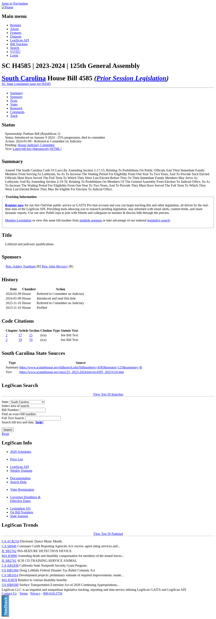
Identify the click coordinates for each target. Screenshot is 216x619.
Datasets (15, 36)
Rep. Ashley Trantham (21, 266)
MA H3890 (9, 556)
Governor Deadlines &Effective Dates (25, 499)
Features (15, 32)
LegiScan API (19, 40)
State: (6, 402)
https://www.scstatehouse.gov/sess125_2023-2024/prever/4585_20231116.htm (71, 372)
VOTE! (15, 51)
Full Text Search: (13, 418)
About (14, 29)
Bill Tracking (19, 44)
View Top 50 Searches (108, 394)
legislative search (158, 220)
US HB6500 (10, 585)
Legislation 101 (20, 508)
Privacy (35, 593)
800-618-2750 (52, 593)
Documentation (20, 478)
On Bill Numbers (21, 512)
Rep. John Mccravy (55, 266)
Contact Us (9, 593)
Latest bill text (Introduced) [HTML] (37, 149)
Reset (5, 434)
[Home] (7, 7)
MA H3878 (9, 580)
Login (14, 55)
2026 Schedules (20, 451)
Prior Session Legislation (131, 78)
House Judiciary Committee (36, 145)
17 (20, 335)
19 (20, 340)
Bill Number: (11, 410)
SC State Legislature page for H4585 (26, 84)
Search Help (18, 482)
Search (14, 48)
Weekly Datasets (21, 470)
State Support (19, 516)
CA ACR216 (10, 541)
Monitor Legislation (18, 220)
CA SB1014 (10, 575)
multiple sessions (91, 220)
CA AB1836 (10, 565)
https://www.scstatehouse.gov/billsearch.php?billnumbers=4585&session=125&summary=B (80, 367)
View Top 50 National (108, 533)
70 (30, 340)
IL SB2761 (9, 560)
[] (39, 422)
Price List (16, 459)
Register (15, 25)
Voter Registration (22, 489)
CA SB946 (9, 546)
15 (30, 335)
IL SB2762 (9, 551)
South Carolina (24, 78)
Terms (23, 593)
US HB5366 (10, 570)
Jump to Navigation (15, 3)
